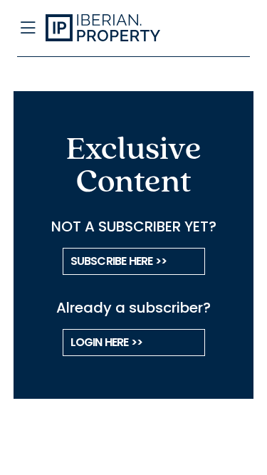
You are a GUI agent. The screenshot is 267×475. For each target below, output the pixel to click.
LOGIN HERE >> (106, 342)
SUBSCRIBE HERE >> (118, 261)
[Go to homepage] (109, 28)
